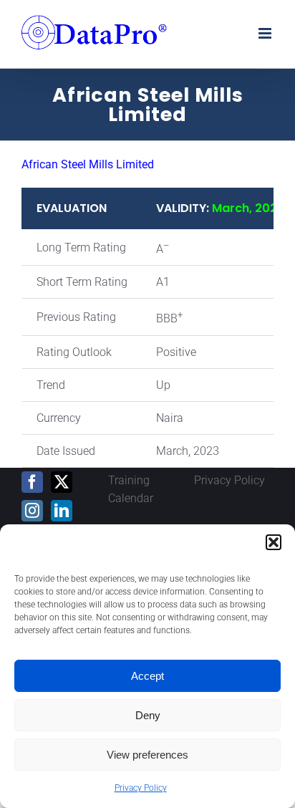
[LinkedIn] (61, 510)
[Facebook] (32, 482)
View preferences (147, 755)
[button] (273, 542)
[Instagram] (32, 510)
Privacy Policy (141, 788)
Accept (147, 676)
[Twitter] (61, 482)
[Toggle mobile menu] (266, 33)
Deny (147, 715)
